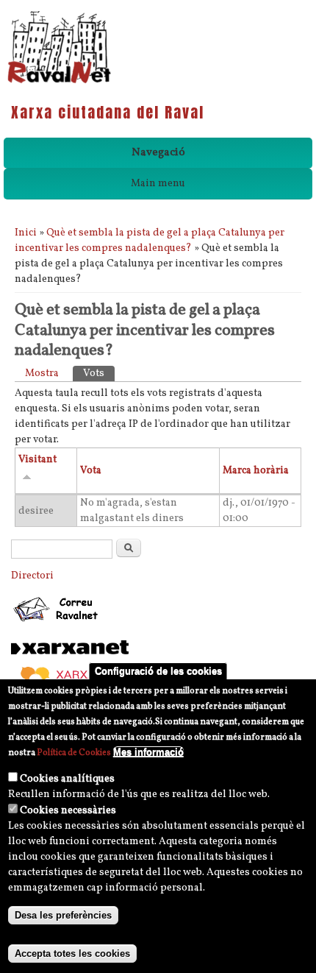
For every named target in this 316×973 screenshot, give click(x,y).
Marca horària (256, 471)
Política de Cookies (74, 753)
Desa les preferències (63, 915)
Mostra (42, 374)
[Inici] (59, 82)
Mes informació (148, 751)
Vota (90, 471)
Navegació (158, 152)
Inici (26, 233)
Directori (32, 576)
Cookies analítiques (67, 779)
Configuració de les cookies (158, 670)
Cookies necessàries (68, 811)
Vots (99, 374)
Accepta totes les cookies (72, 953)
